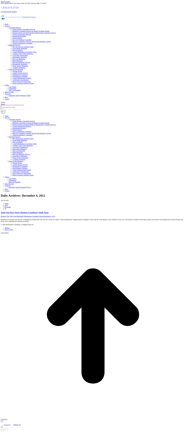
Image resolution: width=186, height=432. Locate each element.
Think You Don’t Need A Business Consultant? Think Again (25, 213)
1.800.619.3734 (10, 7)
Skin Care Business (16, 216)
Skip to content (5, 1)
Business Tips (5, 216)
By (33, 216)
